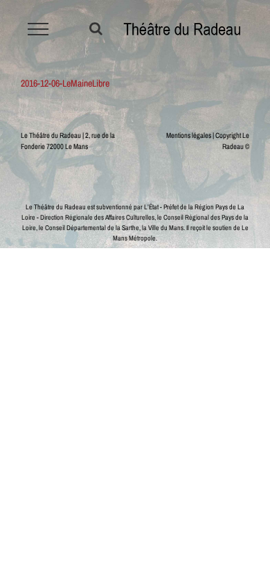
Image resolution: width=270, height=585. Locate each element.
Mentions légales (188, 135)
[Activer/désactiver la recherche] (95, 28)
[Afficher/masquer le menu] (38, 29)
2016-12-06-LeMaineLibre (65, 83)
